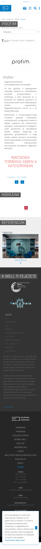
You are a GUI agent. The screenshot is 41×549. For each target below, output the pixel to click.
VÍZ (6, 318)
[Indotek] (20, 246)
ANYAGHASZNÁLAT (13, 340)
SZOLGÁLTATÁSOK (20, 435)
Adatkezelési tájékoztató (15, 540)
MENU (20, 463)
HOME (3, 19)
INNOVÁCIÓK (10, 351)
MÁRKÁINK (20, 427)
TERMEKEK (10, 19)
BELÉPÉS (26, 2)
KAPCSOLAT (20, 459)
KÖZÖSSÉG (9, 347)
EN (7, 1)
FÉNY (7, 325)
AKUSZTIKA (9, 336)
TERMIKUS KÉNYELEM (14, 333)
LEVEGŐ (8, 314)
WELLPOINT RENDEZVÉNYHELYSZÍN (20, 455)
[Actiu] (20, 208)
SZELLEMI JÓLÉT (11, 344)
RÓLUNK (20, 443)
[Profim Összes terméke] (20, 75)
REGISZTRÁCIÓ (34, 2)
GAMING (16, 19)
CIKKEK (20, 451)
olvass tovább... (8, 407)
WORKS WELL (20, 439)
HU (3, 1)
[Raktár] (30, 8)
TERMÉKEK (20, 431)
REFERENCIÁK (20, 447)
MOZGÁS (8, 329)
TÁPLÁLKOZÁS (11, 322)
